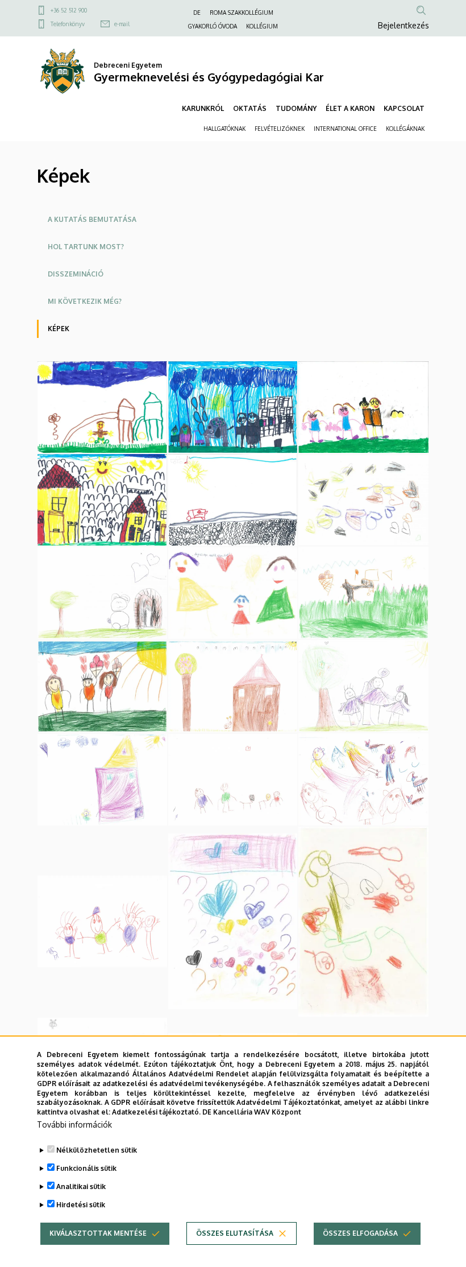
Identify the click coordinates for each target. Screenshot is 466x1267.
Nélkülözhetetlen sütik (96, 1150)
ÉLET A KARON (350, 108)
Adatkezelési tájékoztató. (156, 1112)
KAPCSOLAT (404, 108)
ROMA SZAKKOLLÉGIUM (241, 12)
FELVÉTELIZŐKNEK (280, 128)
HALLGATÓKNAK (224, 128)
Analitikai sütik (81, 1186)
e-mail (122, 23)
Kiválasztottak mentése (98, 1233)
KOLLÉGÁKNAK (405, 128)
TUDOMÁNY (296, 108)
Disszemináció (75, 274)
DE (197, 12)
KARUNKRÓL (203, 108)
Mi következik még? (85, 301)
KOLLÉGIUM (262, 26)
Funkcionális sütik (86, 1168)
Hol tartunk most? (86, 246)
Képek (58, 328)
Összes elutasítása (234, 1233)
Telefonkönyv (68, 23)
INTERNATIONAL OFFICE (345, 128)
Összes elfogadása (360, 1233)
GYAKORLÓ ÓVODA (212, 26)
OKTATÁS (250, 108)
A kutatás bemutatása (92, 219)
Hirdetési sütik (80, 1204)
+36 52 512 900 (69, 10)
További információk (74, 1124)
